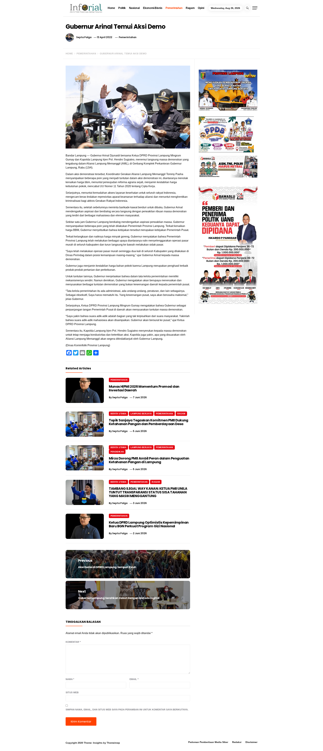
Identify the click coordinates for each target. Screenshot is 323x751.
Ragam (190, 8)
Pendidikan (117, 452)
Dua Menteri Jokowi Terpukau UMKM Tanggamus (269, 742)
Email (134, 679)
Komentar (73, 642)
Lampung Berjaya (141, 414)
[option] (54, 743)
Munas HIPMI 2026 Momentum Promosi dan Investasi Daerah (144, 388)
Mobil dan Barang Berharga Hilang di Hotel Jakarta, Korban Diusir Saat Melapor (58, 742)
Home (111, 8)
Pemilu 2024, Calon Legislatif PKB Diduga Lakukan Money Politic (200, 742)
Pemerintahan (174, 8)
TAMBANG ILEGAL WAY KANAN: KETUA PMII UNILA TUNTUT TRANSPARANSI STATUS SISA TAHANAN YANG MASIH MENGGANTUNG (148, 492)
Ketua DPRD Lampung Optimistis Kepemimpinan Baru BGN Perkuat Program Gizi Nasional (149, 524)
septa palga (84, 37)
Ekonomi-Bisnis (152, 8)
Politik (122, 8)
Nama (70, 679)
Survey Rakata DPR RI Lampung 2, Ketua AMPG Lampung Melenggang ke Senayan (132, 742)
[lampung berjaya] (228, 89)
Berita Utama (118, 414)
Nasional (134, 8)
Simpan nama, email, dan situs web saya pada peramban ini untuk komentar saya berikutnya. (127, 709)
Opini (201, 8)
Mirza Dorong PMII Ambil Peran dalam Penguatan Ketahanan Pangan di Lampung (149, 460)
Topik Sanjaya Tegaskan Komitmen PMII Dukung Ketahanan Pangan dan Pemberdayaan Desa (148, 422)
